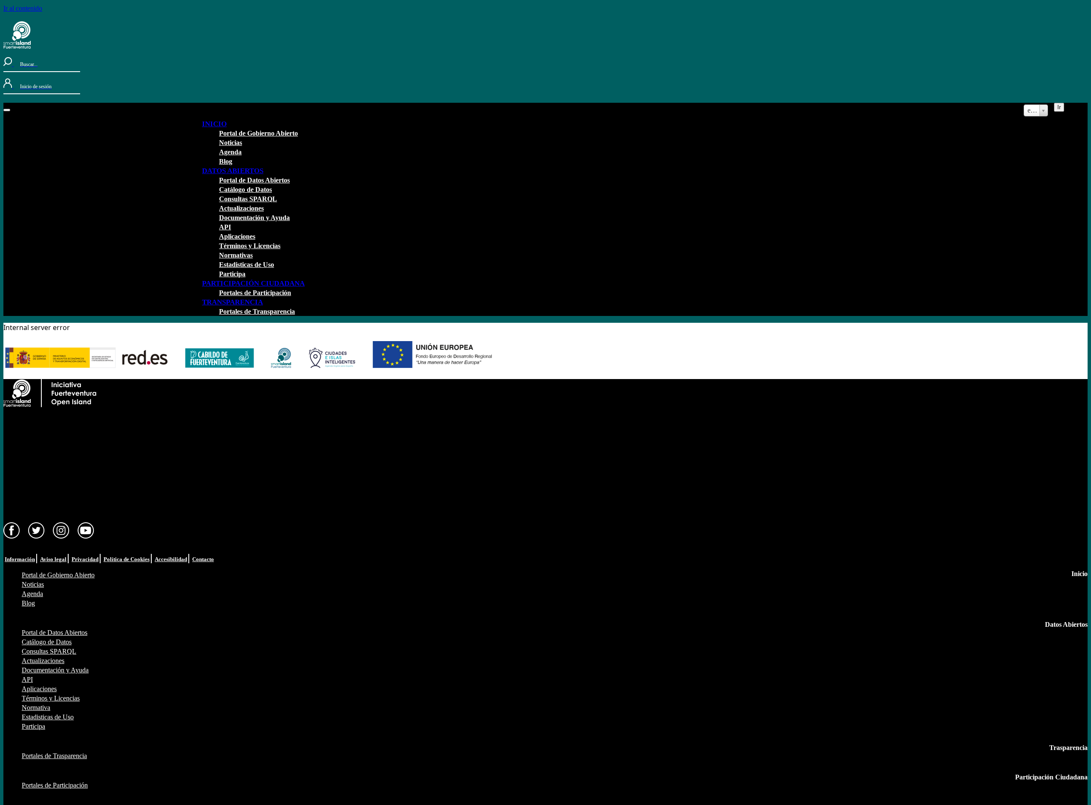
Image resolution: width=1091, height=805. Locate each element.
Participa (232, 274)
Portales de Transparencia (257, 311)
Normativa (36, 707)
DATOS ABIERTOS (232, 171)
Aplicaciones (237, 236)
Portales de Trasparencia (54, 755)
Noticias (230, 142)
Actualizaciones (241, 208)
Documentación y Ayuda (254, 217)
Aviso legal (53, 559)
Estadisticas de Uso (246, 264)
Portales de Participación (255, 292)
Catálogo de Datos (245, 189)
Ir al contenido (22, 8)
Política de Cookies (127, 559)
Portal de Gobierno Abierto (258, 133)
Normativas (236, 255)
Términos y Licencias (249, 245)
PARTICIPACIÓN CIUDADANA (253, 283)
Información (20, 559)
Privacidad (85, 559)
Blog (225, 161)
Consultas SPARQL (248, 199)
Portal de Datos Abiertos (254, 180)
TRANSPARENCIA (232, 302)
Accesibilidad (171, 559)
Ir (1059, 107)
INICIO (214, 124)
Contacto (203, 559)
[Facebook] (11, 536)
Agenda (230, 152)
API (225, 227)
